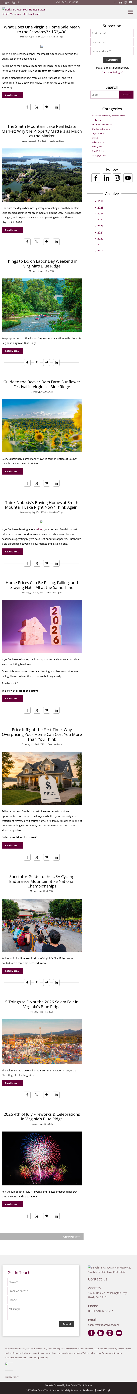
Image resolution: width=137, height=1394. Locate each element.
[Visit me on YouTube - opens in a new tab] (130, 2)
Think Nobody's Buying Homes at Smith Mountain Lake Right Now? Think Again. (42, 505)
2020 (100, 239)
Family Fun (97, 146)
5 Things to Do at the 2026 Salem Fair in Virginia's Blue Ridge (42, 1004)
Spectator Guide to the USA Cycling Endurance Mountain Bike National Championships (41, 881)
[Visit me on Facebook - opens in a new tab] (115, 2)
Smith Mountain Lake (102, 124)
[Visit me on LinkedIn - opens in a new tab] (120, 2)
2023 (100, 220)
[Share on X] (37, 107)
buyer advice (98, 133)
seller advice (98, 142)
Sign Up (15, 2)
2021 (100, 232)
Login (6, 2)
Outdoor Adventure (101, 128)
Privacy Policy (12, 1376)
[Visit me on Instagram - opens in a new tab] (125, 2)
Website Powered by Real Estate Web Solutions (68, 1385)
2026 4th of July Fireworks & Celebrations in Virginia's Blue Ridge (42, 1116)
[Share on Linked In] (56, 107)
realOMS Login (104, 1390)
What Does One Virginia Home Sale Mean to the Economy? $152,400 (42, 29)
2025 (100, 207)
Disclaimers (88, 1390)
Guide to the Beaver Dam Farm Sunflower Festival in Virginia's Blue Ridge (41, 384)
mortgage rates (99, 155)
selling (40, 529)
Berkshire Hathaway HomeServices (108, 115)
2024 (100, 214)
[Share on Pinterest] (46, 107)
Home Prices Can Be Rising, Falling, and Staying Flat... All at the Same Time (42, 585)
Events (95, 137)
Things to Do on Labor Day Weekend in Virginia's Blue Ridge (42, 263)
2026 (100, 201)
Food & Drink (98, 151)
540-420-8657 (70, 2)
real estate (97, 120)
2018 (100, 251)
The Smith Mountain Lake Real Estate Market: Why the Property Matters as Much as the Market (42, 131)
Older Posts (70, 1236)
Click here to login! (112, 72)
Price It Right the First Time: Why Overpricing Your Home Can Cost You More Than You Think (42, 734)
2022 (100, 226)
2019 (100, 245)
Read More (11, 95)
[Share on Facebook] (27, 107)
